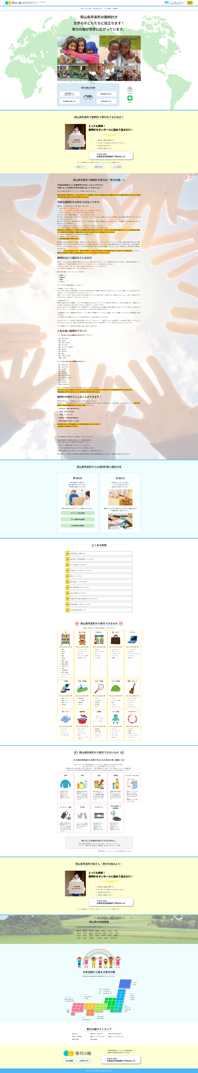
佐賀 (68, 999)
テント (113, 698)
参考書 (63, 657)
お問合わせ (84, 1060)
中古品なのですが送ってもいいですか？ (81, 570)
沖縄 (73, 1001)
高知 (90, 1019)
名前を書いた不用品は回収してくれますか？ (82, 559)
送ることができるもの (98, 1036)
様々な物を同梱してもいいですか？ (80, 587)
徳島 (85, 1019)
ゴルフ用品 (97, 700)
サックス (130, 702)
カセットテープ (132, 706)
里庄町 (97, 936)
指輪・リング (131, 733)
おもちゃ (97, 649)
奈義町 (85, 938)
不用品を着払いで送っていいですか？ (80, 604)
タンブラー (97, 737)
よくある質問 (107, 8)
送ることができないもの (117, 1036)
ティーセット (98, 733)
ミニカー (97, 653)
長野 (106, 989)
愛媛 (87, 1019)
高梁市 (79, 933)
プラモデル (97, 655)
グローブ (97, 706)
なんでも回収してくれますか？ (78, 565)
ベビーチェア (115, 735)
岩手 (133, 995)
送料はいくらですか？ (76, 576)
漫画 (63, 668)
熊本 (72, 999)
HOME (82, 8)
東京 (125, 1008)
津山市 (91, 931)
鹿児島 (70, 1001)
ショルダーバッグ (116, 653)
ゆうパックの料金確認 (78, 513)
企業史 (63, 660)
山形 (131, 997)
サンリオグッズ (82, 651)
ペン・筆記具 (81, 700)
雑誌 (63, 649)
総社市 (116, 931)
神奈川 (126, 1011)
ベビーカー (114, 729)
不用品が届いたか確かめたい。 (78, 553)
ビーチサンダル (65, 735)
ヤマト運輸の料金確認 (78, 519)
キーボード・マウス (133, 653)
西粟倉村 (91, 938)
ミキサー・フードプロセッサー (83, 738)
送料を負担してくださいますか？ (79, 582)
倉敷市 (85, 931)
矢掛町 (103, 936)
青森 (131, 995)
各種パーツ (131, 657)
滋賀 (98, 1018)
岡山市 (79, 931)
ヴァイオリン (131, 700)
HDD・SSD (131, 651)
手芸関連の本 (65, 670)
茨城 (125, 1009)
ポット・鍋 (81, 729)
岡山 (87, 998)
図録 (63, 655)
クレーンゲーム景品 (83, 655)
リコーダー (131, 704)
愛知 (104, 993)
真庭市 (111, 933)
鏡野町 (116, 936)
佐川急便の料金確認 (77, 526)
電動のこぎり (65, 702)
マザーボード (131, 655)
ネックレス (131, 737)
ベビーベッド (115, 733)
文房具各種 (81, 698)
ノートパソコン (132, 649)
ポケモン (80, 653)
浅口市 (79, 936)
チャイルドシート (116, 731)
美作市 (117, 933)
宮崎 (68, 1001)
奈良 (100, 1018)
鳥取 (90, 996)
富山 (108, 991)
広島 (85, 998)
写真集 (63, 651)
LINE (129, 102)
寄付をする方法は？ (97, 1034)
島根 (85, 996)
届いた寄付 (89, 8)
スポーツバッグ (115, 651)
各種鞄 (113, 657)
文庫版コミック (65, 666)
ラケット (97, 698)
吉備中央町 (113, 938)
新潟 (108, 989)
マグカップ (97, 735)
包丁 (79, 735)
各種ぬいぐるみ (82, 657)
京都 (102, 1016)
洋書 (63, 653)
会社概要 (115, 8)
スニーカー (64, 729)
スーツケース (115, 655)
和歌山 (102, 1018)
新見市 (85, 933)
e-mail (130, 93)
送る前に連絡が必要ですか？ (78, 610)
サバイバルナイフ (116, 706)
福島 (133, 997)
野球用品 (97, 702)
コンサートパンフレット (66, 675)
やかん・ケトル (82, 733)
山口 (87, 996)
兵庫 (100, 1016)
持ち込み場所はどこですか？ (78, 593)
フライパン (81, 731)
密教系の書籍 (65, 664)
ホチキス (80, 704)
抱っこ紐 (114, 737)
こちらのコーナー (104, 162)
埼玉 (128, 1008)
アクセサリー (131, 729)
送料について (81, 167)
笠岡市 (103, 931)
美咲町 (106, 938)
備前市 (91, 933)
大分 (66, 1001)
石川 (104, 991)
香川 (83, 1019)
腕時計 (130, 731)
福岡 (66, 999)
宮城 (133, 999)
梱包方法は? (99, 167)
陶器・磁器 (97, 731)
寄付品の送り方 (97, 8)
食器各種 (97, 729)
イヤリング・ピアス (133, 735)
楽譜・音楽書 (65, 662)
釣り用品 (97, 704)
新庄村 (110, 936)
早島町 (91, 936)
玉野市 (97, 931)
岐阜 (108, 993)
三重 (111, 993)
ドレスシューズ (65, 733)
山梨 (104, 989)
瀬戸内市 (97, 933)
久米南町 (99, 938)
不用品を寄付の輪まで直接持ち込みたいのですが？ (84, 599)
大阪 (98, 1016)
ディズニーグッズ (82, 649)
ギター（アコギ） (132, 698)
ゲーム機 (97, 657)
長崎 (70, 999)
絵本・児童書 (65, 672)
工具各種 (64, 704)
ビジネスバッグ (115, 649)
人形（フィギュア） (100, 651)
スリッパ (64, 731)
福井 (106, 991)
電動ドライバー (65, 698)
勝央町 (79, 938)
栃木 (128, 1009)
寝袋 (113, 702)
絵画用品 (80, 702)
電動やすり (64, 700)
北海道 (134, 984)
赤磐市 (105, 933)
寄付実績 (76, 1039)
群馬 (130, 1009)
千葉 (130, 1008)
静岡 (106, 993)
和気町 (85, 936)
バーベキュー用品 (116, 700)
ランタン (114, 704)
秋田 (131, 999)
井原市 (110, 931)
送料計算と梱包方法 (115, 1034)
